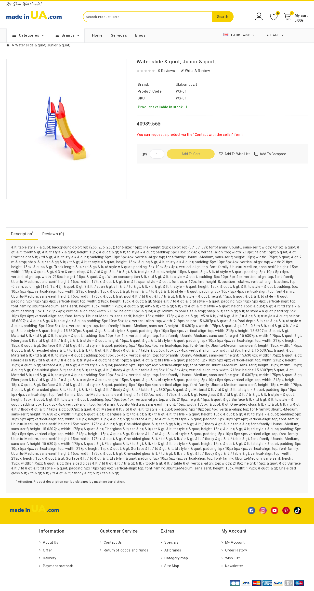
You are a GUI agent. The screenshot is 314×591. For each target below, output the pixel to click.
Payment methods (58, 566)
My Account (235, 542)
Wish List (232, 558)
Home (97, 35)
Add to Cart (191, 154)
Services (119, 35)
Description (22, 233)
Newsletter (234, 566)
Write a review (197, 71)
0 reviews (166, 71)
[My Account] (259, 16)
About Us (50, 542)
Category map (176, 558)
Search (222, 17)
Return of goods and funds (126, 550)
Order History (236, 550)
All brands (172, 550)
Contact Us (113, 542)
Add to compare (273, 154)
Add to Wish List (237, 154)
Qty (144, 154)
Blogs (140, 35)
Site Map (171, 566)
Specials (171, 542)
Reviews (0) (53, 234)
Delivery (49, 558)
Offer (47, 550)
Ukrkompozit (186, 84)
